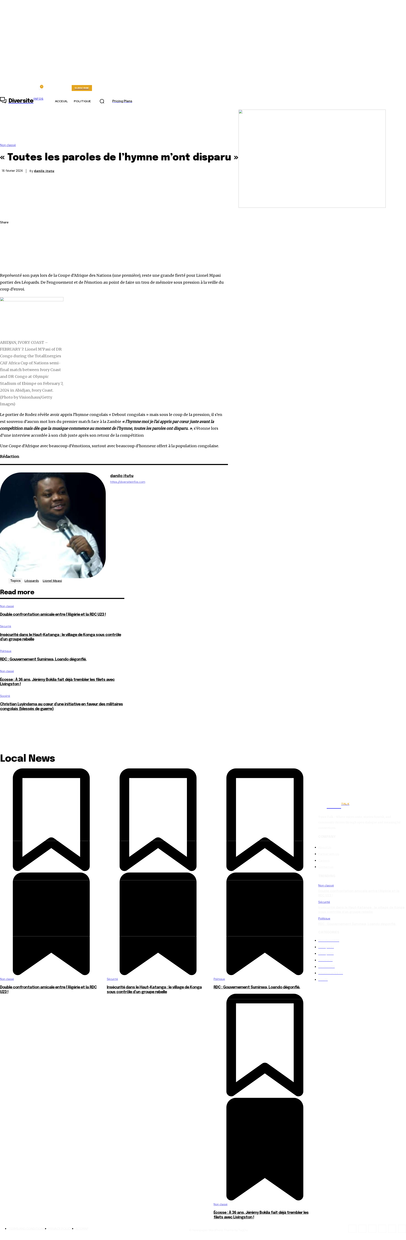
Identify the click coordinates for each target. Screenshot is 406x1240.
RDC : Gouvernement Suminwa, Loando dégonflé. (43, 659)
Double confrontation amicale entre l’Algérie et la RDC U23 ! (53, 615)
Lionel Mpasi (52, 580)
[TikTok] (372, 1229)
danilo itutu (44, 171)
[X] (7, 242)
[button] (102, 101)
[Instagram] (111, 488)
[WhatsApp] (7, 262)
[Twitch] (382, 1229)
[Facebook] (7, 232)
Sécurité (5, 626)
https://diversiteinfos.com (127, 482)
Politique (5, 651)
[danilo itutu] (53, 525)
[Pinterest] (7, 252)
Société (5, 696)
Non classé (8, 145)
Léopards (32, 580)
